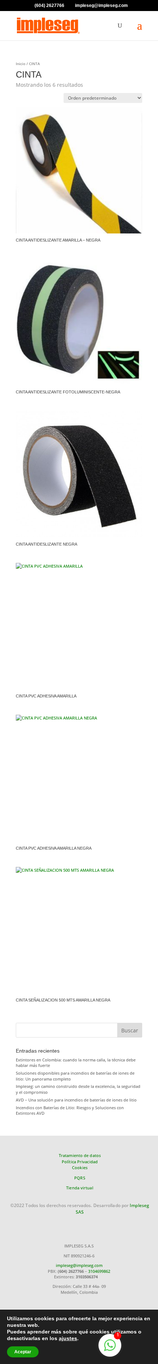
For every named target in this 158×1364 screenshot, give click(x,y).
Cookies (79, 1167)
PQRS (79, 1178)
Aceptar (22, 1351)
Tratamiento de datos (80, 1155)
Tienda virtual (79, 1187)
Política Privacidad (80, 1161)
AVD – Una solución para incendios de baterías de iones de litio (76, 1100)
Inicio (20, 63)
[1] (110, 1349)
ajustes (68, 1338)
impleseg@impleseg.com (79, 1265)
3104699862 (99, 1271)
